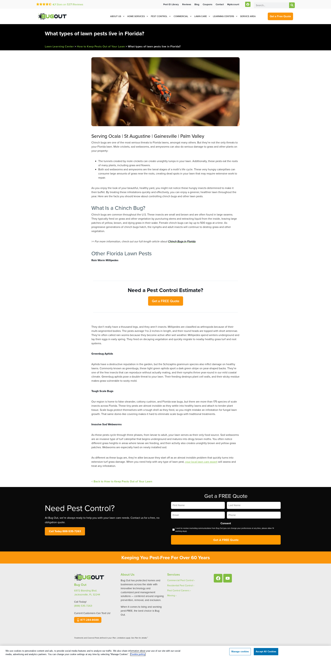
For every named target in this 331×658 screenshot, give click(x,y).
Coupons (207, 4)
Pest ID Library (171, 4)
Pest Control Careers (178, 590)
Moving (171, 595)
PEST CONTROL (159, 16)
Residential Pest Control (180, 585)
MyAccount (233, 4)
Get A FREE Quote (226, 540)
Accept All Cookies (266, 651)
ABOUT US (115, 16)
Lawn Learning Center (59, 46)
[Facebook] (247, 4)
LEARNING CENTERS (223, 16)
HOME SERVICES (136, 16)
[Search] (292, 5)
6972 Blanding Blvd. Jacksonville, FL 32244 (87, 592)
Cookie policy (138, 654)
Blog (196, 4)
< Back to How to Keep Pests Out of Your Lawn (121, 481)
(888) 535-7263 (83, 605)
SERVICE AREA (248, 16)
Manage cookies (240, 651)
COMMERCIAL (181, 16)
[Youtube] (227, 578)
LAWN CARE (200, 16)
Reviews (75, 4)
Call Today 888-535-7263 (65, 531)
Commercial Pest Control (180, 580)
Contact (220, 4)
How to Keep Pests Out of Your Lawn (101, 46)
